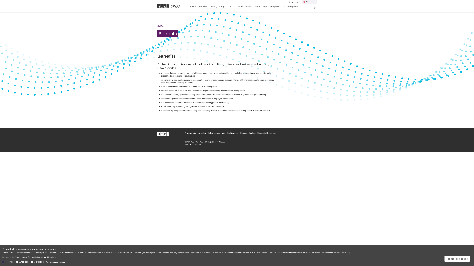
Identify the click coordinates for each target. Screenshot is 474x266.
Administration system (249, 6)
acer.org (293, 2)
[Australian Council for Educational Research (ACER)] (163, 6)
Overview (191, 6)
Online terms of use (216, 133)
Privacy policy (191, 133)
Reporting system (271, 6)
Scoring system (290, 6)
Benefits (203, 6)
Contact (252, 133)
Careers (243, 133)
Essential (9, 262)
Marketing (39, 262)
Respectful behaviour (266, 133)
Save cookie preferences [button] (55, 262)
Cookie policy (232, 133)
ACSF (232, 6)
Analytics (23, 262)
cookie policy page (343, 253)
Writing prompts (218, 6)
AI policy (202, 133)
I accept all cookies (457, 258)
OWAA (175, 6)
